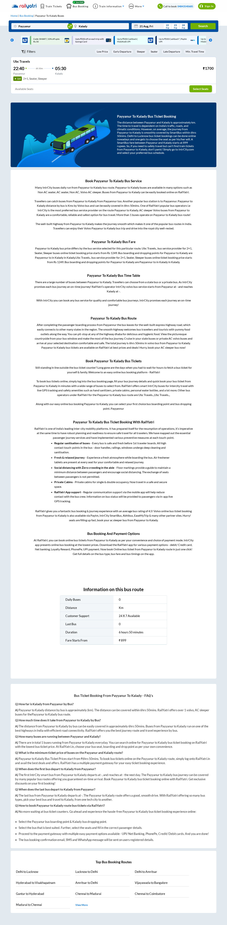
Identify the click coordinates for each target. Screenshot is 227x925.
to (27, 872)
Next (210, 40)
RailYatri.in (67, 746)
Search (203, 26)
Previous (11, 40)
